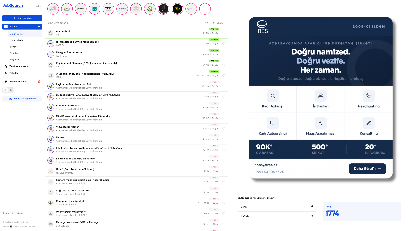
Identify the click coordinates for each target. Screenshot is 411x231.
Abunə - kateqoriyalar (24, 98)
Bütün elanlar (16, 34)
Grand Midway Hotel (70, 203)
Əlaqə (20, 213)
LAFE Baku (77, 43)
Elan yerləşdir (25, 18)
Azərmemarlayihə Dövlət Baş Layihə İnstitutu (79, 86)
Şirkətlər (14, 53)
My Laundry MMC (75, 171)
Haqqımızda (8, 213)
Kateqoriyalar (17, 40)
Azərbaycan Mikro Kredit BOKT (82, 181)
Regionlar (15, 59)
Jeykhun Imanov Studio (24, 226)
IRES (63, 33)
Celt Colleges (78, 224)
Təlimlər (13, 73)
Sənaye (14, 46)
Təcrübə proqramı (18, 66)
